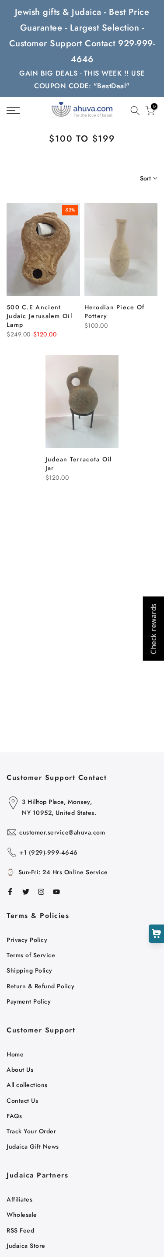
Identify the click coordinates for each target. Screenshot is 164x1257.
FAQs (14, 1116)
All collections (27, 1084)
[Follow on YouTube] (56, 891)
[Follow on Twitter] (25, 891)
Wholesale (22, 1214)
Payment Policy (29, 1001)
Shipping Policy (29, 970)
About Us (20, 1069)
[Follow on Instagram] (41, 891)
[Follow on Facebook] (10, 891)
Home (15, 1054)
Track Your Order (31, 1131)
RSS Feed (20, 1230)
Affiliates (19, 1199)
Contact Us (22, 1100)
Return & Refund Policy (40, 986)
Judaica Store (26, 1245)
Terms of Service (31, 955)
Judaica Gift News (33, 1146)
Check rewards (153, 628)
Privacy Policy (27, 939)
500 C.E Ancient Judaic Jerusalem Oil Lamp (39, 316)
